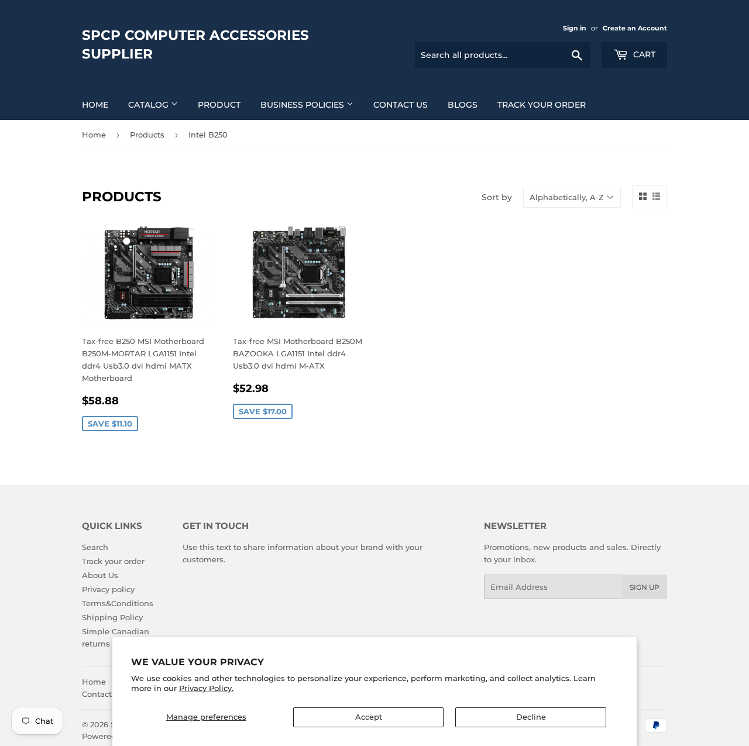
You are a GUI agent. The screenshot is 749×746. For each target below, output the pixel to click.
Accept (368, 716)
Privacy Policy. (206, 688)
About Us (100, 575)
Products (147, 134)
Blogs (462, 104)
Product (219, 104)
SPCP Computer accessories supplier (195, 44)
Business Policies (303, 104)
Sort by (497, 197)
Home (95, 104)
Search (95, 547)
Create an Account (635, 28)
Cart (643, 54)
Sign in (574, 28)
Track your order (541, 104)
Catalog (149, 104)
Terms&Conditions (117, 603)
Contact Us (400, 104)
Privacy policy (108, 589)
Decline (531, 716)
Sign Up (644, 587)
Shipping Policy (112, 617)
